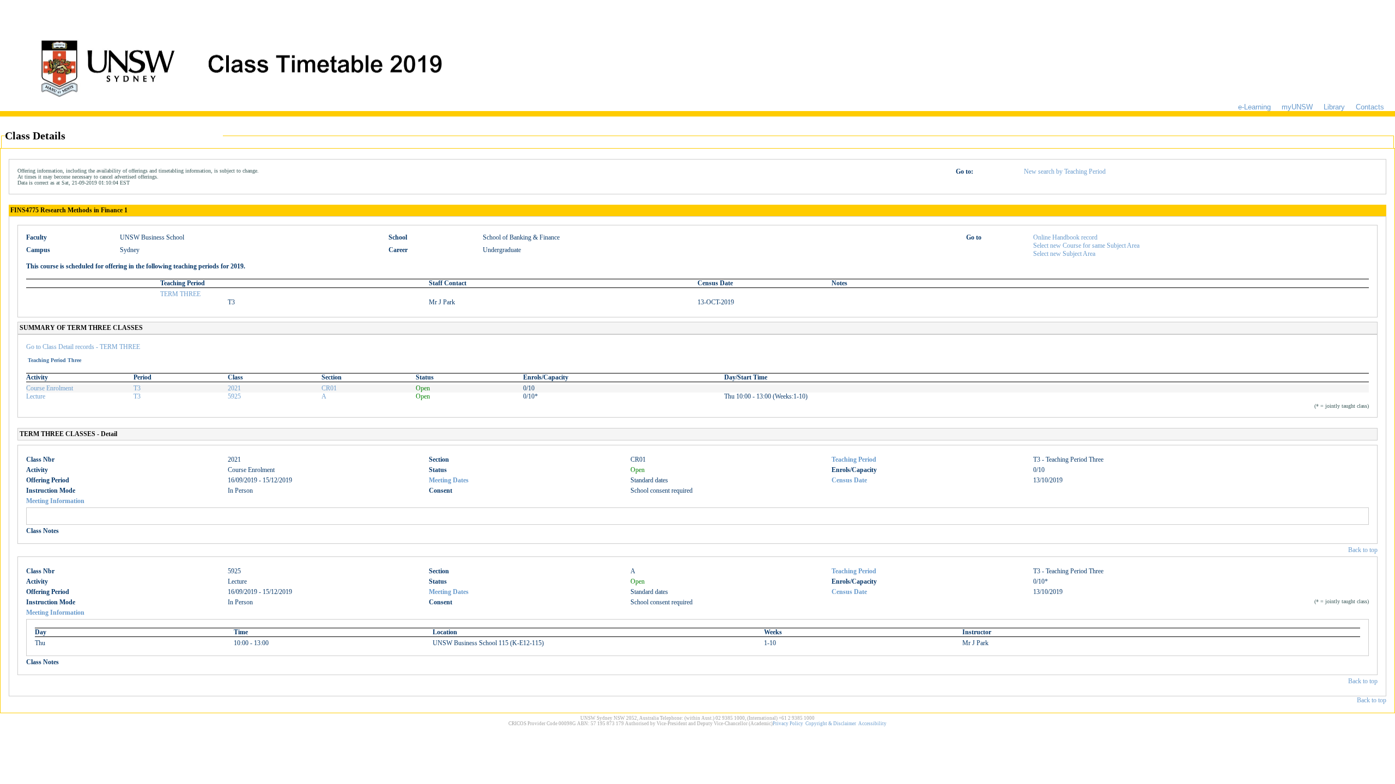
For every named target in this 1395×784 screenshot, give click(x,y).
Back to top (1363, 550)
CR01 (329, 388)
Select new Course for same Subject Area (1086, 245)
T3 (137, 388)
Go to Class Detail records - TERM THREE (83, 347)
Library (1334, 107)
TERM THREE (180, 294)
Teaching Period (854, 459)
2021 (234, 388)
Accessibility (872, 723)
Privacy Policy (788, 723)
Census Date (849, 480)
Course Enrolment (49, 388)
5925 (234, 396)
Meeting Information (55, 501)
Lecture (35, 396)
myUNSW (1297, 107)
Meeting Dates (449, 480)
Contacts (1370, 107)
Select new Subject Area (1064, 254)
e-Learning (1254, 107)
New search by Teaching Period (1065, 171)
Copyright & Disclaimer (830, 723)
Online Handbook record (1065, 237)
